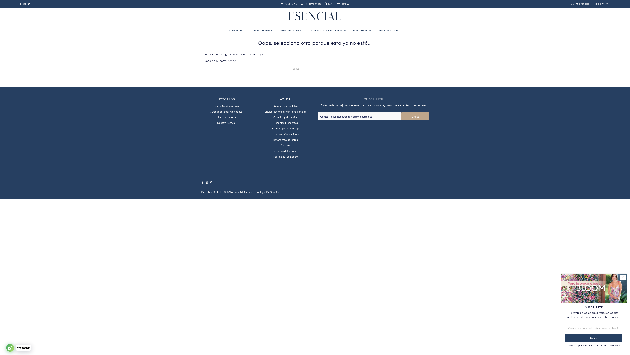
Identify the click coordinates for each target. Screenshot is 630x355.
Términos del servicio (285, 150)
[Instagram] (24, 4)
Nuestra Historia (226, 117)
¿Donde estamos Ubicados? (226, 111)
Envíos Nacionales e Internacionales (285, 111)
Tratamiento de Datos (285, 139)
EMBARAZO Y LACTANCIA (327, 30)
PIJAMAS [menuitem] (233, 30)
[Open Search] (568, 4)
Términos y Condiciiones (285, 134)
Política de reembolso (285, 156)
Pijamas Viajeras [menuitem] (260, 30)
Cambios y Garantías (285, 117)
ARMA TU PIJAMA (291, 30)
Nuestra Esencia (226, 122)
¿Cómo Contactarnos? (226, 105)
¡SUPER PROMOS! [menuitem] (389, 30)
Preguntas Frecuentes (285, 122)
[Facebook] (20, 4)
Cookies (285, 145)
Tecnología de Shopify (266, 192)
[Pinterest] (29, 4)
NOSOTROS (360, 30)
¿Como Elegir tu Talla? (285, 105)
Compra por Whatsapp (285, 128)
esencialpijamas (242, 192)
